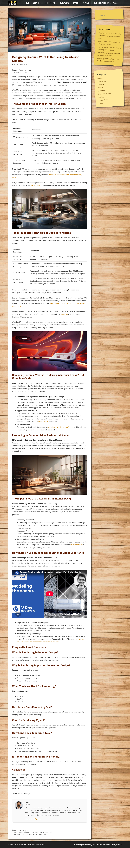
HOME (27, 3)
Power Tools (103, 100)
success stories (77, 545)
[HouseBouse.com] (13, 3)
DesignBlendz (36, 185)
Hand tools (102, 90)
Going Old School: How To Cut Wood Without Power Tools (33, 832)
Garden (76, 3)
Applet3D (64, 314)
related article (43, 421)
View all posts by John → (33, 819)
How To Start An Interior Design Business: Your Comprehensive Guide (109, 35)
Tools (115, 3)
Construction (50, 3)
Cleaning (36, 3)
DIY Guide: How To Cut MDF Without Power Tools (30, 834)
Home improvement (101, 3)
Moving (86, 3)
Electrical (64, 3)
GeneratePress (39, 845)
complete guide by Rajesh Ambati (60, 427)
